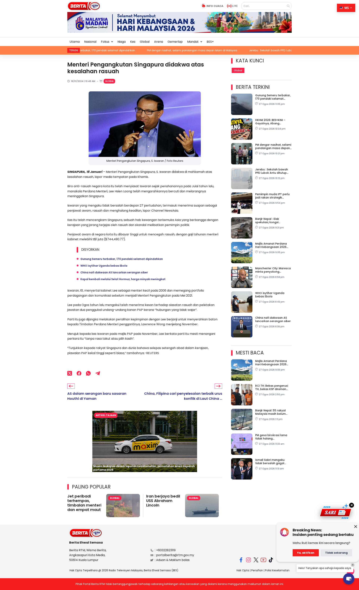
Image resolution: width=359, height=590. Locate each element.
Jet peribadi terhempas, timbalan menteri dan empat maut (84, 503)
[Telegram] (97, 373)
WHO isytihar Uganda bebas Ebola (103, 266)
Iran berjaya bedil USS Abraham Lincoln (163, 501)
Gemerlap (175, 42)
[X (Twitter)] (69, 373)
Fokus (105, 42)
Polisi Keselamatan (277, 570)
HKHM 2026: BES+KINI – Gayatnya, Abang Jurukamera (270, 121)
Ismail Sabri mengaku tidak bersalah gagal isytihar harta (270, 461)
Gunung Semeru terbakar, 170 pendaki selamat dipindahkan (121, 259)
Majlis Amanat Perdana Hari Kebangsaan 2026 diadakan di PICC (271, 245)
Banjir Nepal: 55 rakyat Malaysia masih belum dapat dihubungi (270, 412)
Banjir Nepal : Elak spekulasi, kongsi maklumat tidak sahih (270, 220)
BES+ (210, 42)
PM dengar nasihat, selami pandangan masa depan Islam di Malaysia (158, 50)
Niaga (121, 42)
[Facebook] (79, 373)
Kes (132, 42)
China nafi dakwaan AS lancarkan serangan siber (114, 272)
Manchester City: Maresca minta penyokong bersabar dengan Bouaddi (273, 270)
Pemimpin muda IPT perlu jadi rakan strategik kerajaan (272, 195)
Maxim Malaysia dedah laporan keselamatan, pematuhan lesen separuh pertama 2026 (144, 468)
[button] (107, 41)
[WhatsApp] (88, 373)
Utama (75, 42)
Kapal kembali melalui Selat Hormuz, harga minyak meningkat (122, 279)
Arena (158, 42)
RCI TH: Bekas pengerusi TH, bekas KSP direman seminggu (271, 387)
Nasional (90, 42)
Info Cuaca (214, 6)
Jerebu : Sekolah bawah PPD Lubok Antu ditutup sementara (253, 50)
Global (145, 42)
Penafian (257, 570)
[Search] (288, 6)
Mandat (193, 42)
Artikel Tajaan (106, 415)
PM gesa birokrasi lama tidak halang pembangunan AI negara (272, 436)
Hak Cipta (243, 570)
